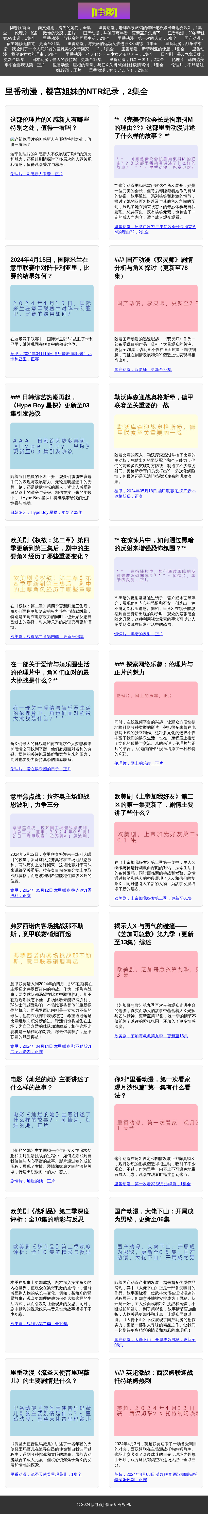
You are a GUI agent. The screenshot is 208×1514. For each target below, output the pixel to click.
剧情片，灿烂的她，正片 (32, 1181)
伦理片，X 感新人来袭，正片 (36, 174)
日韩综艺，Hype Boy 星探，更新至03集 (46, 512)
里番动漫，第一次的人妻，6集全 (147, 38)
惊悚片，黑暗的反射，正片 (138, 634)
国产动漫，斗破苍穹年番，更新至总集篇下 (121, 33)
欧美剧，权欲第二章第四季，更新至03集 (47, 636)
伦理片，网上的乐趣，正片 (138, 763)
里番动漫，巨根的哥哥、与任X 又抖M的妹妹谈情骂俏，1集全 (108, 65)
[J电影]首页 (20, 28)
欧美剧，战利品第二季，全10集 (39, 1324)
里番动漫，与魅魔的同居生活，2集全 (76, 38)
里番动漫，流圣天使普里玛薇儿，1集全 (46, 1474)
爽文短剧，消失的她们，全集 (64, 28)
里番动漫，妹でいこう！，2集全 (118, 70)
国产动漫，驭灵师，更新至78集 (143, 369)
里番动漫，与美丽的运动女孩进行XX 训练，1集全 (112, 43)
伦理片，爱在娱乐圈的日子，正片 (40, 769)
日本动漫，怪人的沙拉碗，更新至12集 (67, 59)
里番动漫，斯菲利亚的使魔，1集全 (153, 49)
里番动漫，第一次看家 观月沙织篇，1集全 (152, 1184)
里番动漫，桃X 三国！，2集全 (136, 59)
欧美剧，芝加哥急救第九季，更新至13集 (151, 1036)
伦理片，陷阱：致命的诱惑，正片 (45, 33)
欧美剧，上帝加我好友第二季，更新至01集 (153, 898)
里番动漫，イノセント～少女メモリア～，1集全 (109, 54)
